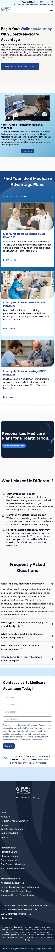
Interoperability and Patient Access (17, 895)
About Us (5, 816)
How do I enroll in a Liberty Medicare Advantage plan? (21, 658)
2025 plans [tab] (21, 196)
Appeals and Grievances (12, 882)
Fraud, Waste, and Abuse (12, 868)
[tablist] (27, 196)
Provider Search (8, 847)
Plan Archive (6, 918)
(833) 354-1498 (46, 2)
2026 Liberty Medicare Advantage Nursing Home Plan (25, 905)
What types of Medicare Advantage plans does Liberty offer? (24, 624)
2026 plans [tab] (8, 196)
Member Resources (10, 878)
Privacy (4, 825)
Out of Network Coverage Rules (16, 891)
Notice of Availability (10, 833)
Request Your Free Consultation (20, 66)
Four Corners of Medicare (13, 864)
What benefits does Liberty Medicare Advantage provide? (22, 635)
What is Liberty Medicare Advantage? (22, 583)
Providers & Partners (11, 851)
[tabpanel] (27, 303)
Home (4, 812)
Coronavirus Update (10, 860)
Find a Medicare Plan (14, 445)
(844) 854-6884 (46, 4)
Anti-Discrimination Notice (13, 829)
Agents (4, 837)
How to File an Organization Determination (20, 887)
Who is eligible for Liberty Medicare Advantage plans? (21, 647)
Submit (9, 746)
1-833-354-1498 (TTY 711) (22, 759)
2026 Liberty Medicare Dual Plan (16, 913)
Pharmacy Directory (10, 856)
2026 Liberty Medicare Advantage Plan (19, 909)
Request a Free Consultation (14, 820)
